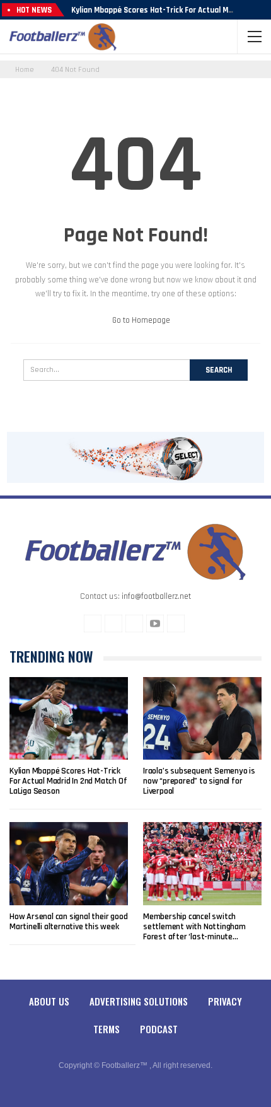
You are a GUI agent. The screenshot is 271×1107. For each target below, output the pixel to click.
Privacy (225, 1001)
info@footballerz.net (156, 596)
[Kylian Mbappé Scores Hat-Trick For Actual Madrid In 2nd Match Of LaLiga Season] (68, 718)
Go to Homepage (140, 320)
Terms (106, 1029)
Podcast (159, 1029)
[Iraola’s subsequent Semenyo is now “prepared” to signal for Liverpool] (202, 718)
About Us (49, 1001)
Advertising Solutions (138, 1001)
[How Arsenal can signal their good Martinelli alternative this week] (68, 863)
